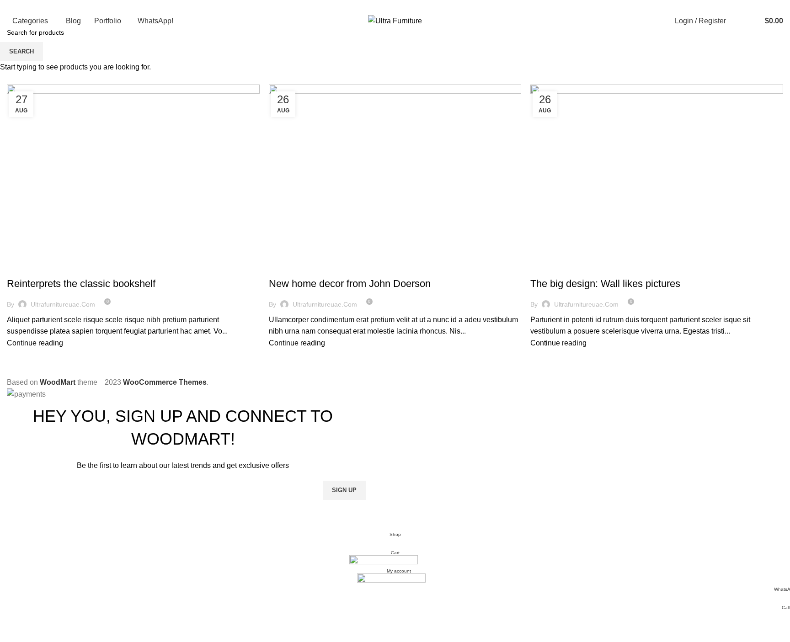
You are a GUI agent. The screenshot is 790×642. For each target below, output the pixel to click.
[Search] (738, 21)
